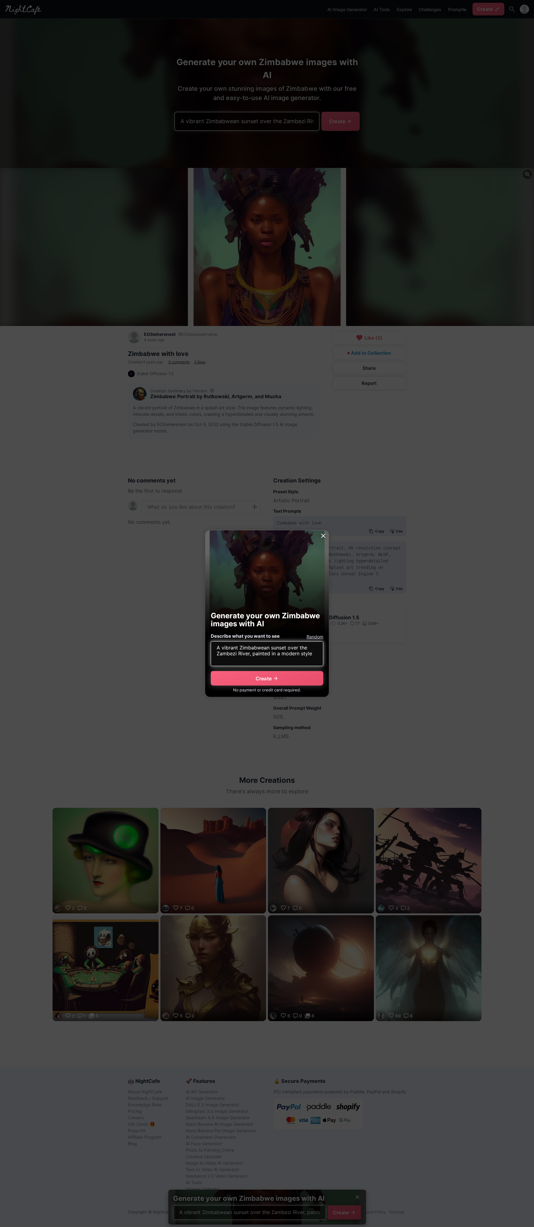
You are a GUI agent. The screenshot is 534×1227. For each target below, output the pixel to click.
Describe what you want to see (245, 636)
